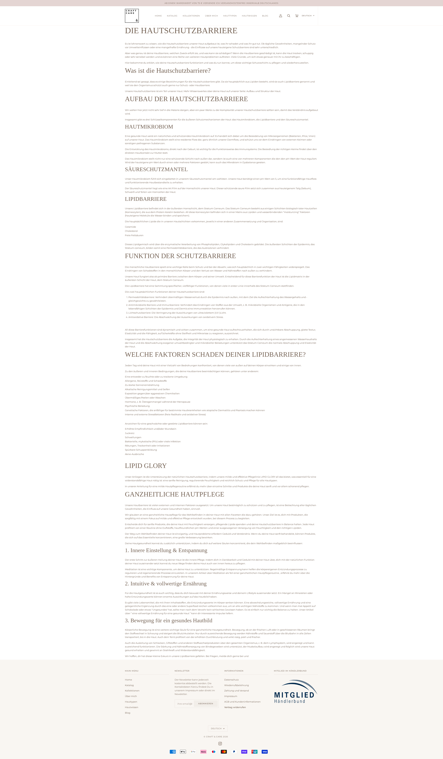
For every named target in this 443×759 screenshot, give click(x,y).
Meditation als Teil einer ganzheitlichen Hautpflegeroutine (246, 573)
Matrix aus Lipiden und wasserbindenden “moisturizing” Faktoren (273, 212)
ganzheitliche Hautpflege (163, 514)
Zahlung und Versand (236, 690)
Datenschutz (231, 679)
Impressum (230, 696)
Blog (127, 712)
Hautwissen (131, 707)
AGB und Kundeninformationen (242, 701)
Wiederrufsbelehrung (236, 685)
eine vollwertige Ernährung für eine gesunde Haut (161, 613)
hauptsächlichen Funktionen (152, 291)
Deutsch (307, 16)
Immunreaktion (202, 308)
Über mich (131, 696)
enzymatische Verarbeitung (181, 244)
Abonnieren (205, 703)
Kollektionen (132, 690)
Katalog (129, 685)
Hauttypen (131, 701)
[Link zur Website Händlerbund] (296, 704)
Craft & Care (214, 736)
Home (128, 679)
